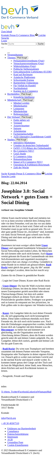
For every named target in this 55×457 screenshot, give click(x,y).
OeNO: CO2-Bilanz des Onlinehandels (32, 148)
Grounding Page (15, 442)
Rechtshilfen (13, 94)
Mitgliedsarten (20, 106)
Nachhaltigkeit (20, 88)
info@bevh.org (8, 418)
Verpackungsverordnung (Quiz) (28, 63)
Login (4, 40)
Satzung (17, 128)
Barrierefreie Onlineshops (25, 82)
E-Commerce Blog (25, 35)
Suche (4, 43)
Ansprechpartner (21, 125)
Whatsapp (42, 391)
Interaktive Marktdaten (24, 142)
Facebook (23, 391)
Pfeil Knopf (22, 58)
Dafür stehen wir (21, 120)
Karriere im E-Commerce (25, 91)
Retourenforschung (22, 159)
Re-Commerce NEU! (23, 151)
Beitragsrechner (21, 114)
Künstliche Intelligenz (24, 97)
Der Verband (13, 117)
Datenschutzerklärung (17, 434)
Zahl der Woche (21, 167)
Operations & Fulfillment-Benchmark (31, 164)
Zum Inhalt (6, 31)
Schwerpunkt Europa (23, 80)
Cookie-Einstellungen (17, 445)
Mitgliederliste (20, 111)
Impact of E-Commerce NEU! (28, 162)
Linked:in (32, 391)
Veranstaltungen (15, 54)
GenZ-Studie (19, 153)
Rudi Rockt (9, 348)
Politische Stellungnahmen (26, 69)
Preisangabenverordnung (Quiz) (28, 60)
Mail (49, 391)
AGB (10, 439)
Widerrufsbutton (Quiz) (24, 66)
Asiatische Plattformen (24, 77)
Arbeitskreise (19, 131)
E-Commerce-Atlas (22, 156)
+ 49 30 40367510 (10, 423)
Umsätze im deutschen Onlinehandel (31, 145)
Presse (13, 35)
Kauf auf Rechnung (23, 74)
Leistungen (18, 108)
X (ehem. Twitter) (9, 391)
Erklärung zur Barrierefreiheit (21, 428)
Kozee (49, 253)
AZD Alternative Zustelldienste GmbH (32, 136)
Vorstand (17, 123)
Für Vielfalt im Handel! (24, 85)
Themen (11, 57)
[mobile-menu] (2, 47)
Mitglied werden (21, 103)
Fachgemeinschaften (23, 134)
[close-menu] (8, 52)
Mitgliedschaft (14, 100)
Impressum (12, 437)
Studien (11, 139)
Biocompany (7, 329)
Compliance (13, 431)
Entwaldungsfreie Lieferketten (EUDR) (32, 71)
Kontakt (5, 35)
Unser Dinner (10, 286)
